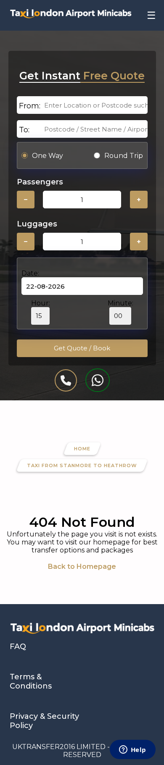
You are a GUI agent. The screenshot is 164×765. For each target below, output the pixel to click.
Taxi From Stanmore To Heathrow (82, 465)
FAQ (18, 646)
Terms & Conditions (31, 681)
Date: (30, 273)
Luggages (37, 224)
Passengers (40, 182)
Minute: (120, 303)
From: (29, 105)
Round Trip (123, 156)
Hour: (40, 303)
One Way (47, 156)
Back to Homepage (82, 566)
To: (24, 129)
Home (82, 449)
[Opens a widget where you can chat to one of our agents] (132, 750)
